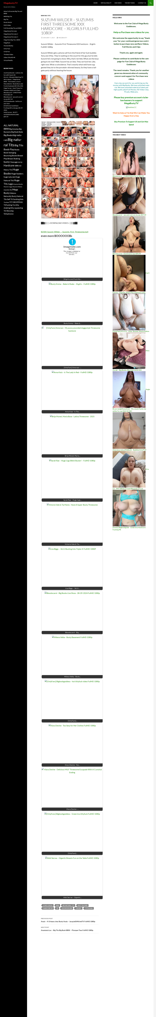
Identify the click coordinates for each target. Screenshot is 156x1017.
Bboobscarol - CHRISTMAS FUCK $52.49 (128, 176)
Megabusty (62, 38)
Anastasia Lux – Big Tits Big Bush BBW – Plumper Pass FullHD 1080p (67, 928)
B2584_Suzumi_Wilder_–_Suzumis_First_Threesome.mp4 (64, 232)
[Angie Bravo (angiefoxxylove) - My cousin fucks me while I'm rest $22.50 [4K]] (129, 389)
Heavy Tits (8, 170)
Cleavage (13, 162)
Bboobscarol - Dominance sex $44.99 (127, 254)
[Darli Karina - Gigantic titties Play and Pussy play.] (129, 273)
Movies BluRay (8, 46)
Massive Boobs (18, 184)
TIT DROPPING (16, 202)
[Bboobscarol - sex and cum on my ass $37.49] (129, 195)
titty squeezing (16, 208)
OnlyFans (7, 51)
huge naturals (9, 177)
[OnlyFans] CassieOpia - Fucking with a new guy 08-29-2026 (13, 108)
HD (57, 908)
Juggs (10, 184)
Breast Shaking (14, 158)
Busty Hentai (8, 22)
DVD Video (118, 3)
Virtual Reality (106, 3)
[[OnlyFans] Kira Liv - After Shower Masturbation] (129, 312)
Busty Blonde (83, 905)
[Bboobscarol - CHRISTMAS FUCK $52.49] (129, 157)
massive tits (8, 190)
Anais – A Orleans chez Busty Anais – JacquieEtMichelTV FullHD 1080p (68, 920)
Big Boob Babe (17, 132)
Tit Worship (9, 211)
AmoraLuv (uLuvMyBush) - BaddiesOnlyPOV (129, 450)
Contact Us (142, 3)
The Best (79, 908)
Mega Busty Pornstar (10, 31)
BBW (57, 905)
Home (95, 3)
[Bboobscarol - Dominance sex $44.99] (129, 234)
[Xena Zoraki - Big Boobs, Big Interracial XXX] (129, 350)
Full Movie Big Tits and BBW (13, 28)
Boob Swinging (10, 152)
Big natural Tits (68, 905)
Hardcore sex (48, 908)
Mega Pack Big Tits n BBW (12, 40)
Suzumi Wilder (67, 908)
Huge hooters (17, 173)
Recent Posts (8, 68)
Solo (21, 199)
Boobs (17, 149)
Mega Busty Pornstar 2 (11, 34)
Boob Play (9, 149)
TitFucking (89, 908)
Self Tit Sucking (13, 199)
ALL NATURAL (11, 125)
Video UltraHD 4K (9, 57)
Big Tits (6, 19)
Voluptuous (9, 214)
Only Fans (7, 49)
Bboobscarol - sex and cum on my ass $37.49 (129, 215)
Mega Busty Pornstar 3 (11, 37)
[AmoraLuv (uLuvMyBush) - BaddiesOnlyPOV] (129, 430)
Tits (13, 205)
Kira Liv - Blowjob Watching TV (13, 77)
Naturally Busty (10, 196)
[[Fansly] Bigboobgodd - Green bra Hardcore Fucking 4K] (129, 508)
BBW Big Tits (46, 15)
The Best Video (130, 3)
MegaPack (7, 43)
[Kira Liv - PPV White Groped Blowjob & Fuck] (129, 469)
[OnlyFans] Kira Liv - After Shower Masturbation (131, 331)
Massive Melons (17, 186)
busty (7, 161)
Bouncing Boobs (10, 155)
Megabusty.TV (11, 3)
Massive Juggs (8, 186)
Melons (13, 193)
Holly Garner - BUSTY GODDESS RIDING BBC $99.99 (11, 114)
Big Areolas (14, 129)
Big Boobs (8, 135)
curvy (20, 162)
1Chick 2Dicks (48, 905)
